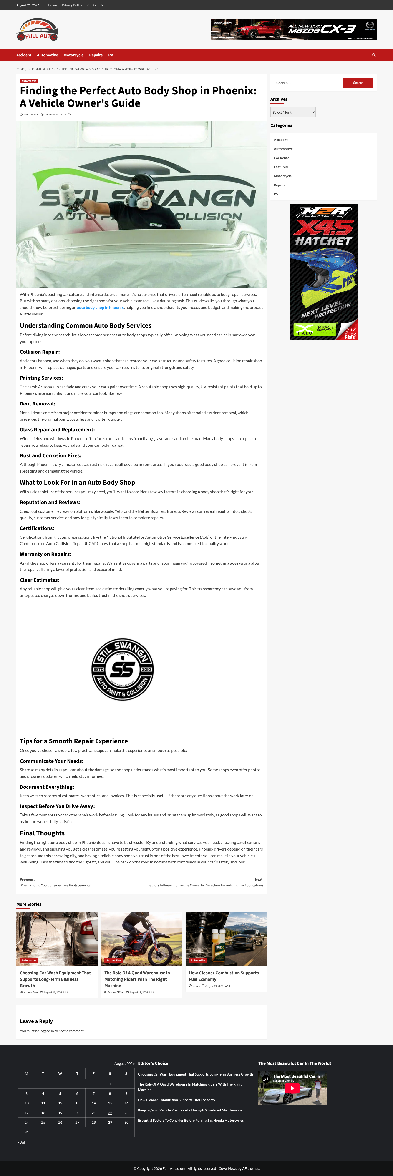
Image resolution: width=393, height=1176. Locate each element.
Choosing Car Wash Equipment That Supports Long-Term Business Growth (55, 979)
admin (196, 986)
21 (94, 1113)
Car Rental (282, 158)
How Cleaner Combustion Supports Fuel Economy (176, 1100)
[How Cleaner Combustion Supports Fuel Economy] (226, 939)
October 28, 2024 (55, 114)
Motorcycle (73, 55)
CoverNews (228, 1168)
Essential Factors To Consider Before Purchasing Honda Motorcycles (191, 1120)
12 (60, 1103)
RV (110, 55)
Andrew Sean (31, 114)
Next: (206, 882)
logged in (47, 1030)
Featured (281, 167)
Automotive (47, 55)
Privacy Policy (72, 5)
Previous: (55, 882)
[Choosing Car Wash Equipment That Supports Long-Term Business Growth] (57, 939)
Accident (23, 55)
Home (52, 5)
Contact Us (95, 5)
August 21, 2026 (53, 992)
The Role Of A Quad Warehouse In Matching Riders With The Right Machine (137, 979)
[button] (374, 55)
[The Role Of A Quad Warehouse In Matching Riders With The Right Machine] (141, 939)
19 (60, 1113)
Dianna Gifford (116, 992)
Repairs (96, 55)
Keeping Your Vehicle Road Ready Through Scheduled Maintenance (190, 1110)
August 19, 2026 (139, 992)
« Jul (21, 1142)
